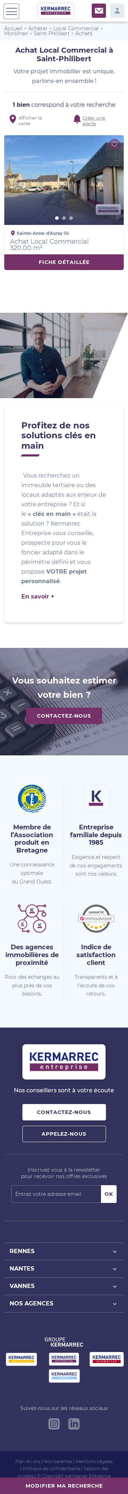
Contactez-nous (64, 716)
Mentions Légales (94, 1461)
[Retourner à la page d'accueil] (55, 10)
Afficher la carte (30, 119)
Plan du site (27, 1461)
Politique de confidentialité (51, 1468)
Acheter (38, 28)
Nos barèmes (58, 1461)
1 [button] (57, 218)
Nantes (22, 1268)
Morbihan (16, 33)
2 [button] (64, 218)
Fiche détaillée (64, 262)
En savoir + (37, 596)
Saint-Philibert (52, 33)
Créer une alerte (93, 119)
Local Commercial (76, 28)
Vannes (22, 1286)
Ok (109, 1194)
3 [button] (71, 218)
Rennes (22, 1251)
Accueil (13, 28)
